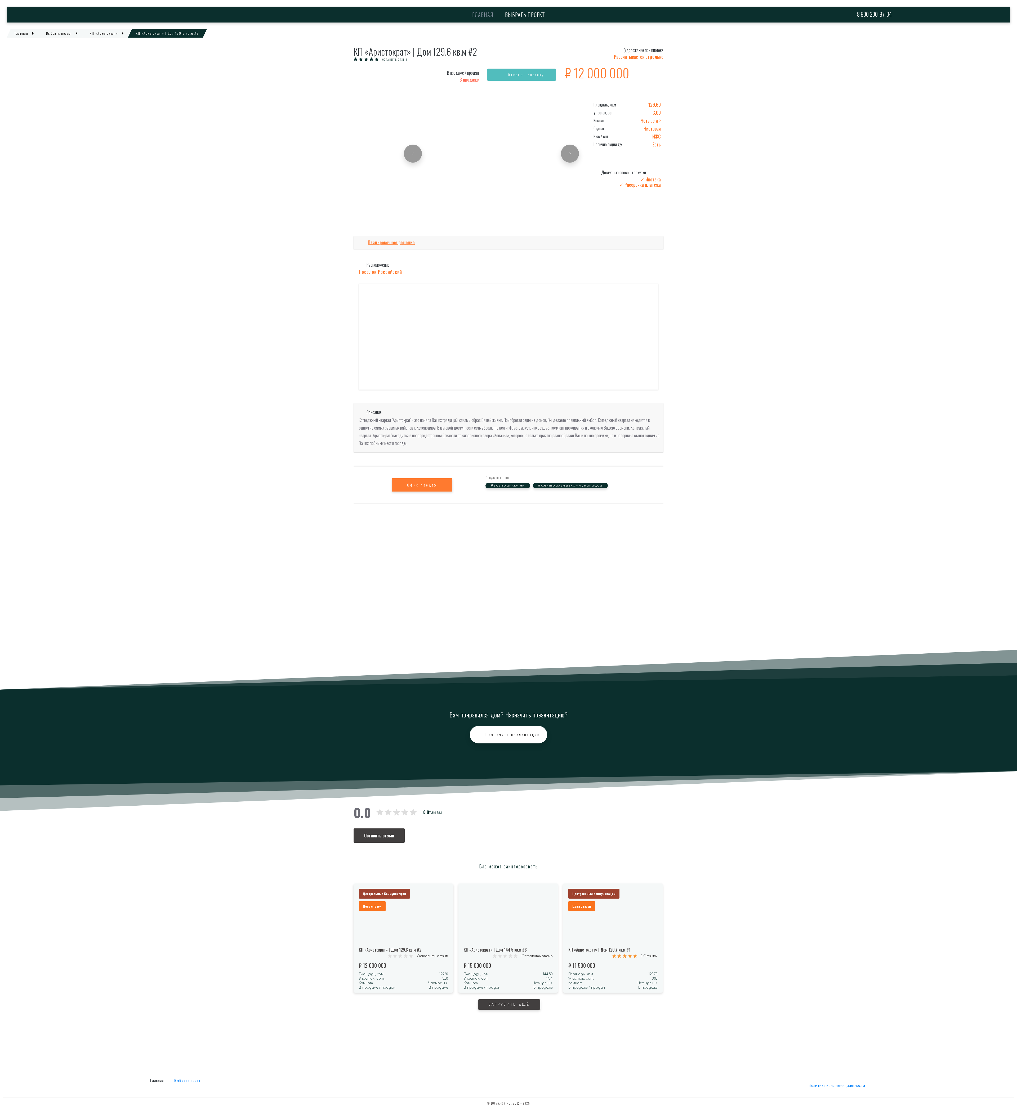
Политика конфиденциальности (837, 1085)
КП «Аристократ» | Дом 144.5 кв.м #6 (495, 950)
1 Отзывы (649, 956)
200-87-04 (874, 14)
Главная (482, 15)
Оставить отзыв (395, 59)
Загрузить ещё (509, 1004)
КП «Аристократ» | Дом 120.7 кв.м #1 (599, 950)
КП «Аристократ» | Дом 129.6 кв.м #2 (390, 950)
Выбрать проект (525, 15)
